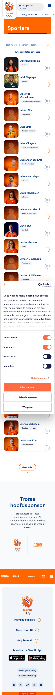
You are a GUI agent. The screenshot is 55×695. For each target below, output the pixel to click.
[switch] (47, 347)
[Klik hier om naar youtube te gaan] (40, 684)
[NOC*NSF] (51, 576)
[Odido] (16, 576)
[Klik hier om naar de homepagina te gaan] (9, 9)
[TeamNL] (17, 544)
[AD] (43, 576)
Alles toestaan (27, 387)
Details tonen (38, 378)
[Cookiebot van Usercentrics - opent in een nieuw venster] (38, 285)
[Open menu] (49, 5)
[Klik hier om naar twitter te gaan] (34, 684)
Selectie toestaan (27, 397)
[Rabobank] (32, 576)
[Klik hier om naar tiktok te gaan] (27, 684)
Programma (28, 14)
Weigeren (27, 407)
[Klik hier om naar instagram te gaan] (20, 684)
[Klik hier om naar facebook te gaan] (14, 684)
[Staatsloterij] (5, 576)
